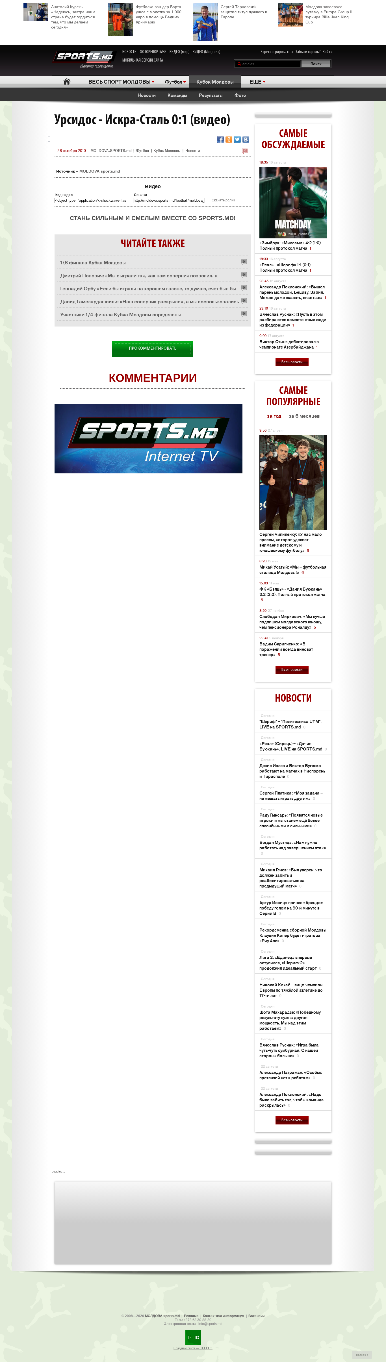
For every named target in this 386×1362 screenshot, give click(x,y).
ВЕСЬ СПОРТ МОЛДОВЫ (119, 81)
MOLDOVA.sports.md (99, 171)
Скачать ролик (223, 200)
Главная (66, 81)
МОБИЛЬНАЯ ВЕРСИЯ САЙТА (142, 60)
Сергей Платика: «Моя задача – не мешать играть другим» (291, 795)
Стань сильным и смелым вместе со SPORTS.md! (153, 218)
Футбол (173, 81)
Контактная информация (223, 1316)
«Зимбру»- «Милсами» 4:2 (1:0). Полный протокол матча (290, 245)
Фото (240, 95)
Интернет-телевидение (98, 66)
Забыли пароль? (308, 52)
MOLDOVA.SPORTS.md (110, 150)
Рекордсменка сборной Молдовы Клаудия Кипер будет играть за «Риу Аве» (292, 935)
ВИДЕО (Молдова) (206, 52)
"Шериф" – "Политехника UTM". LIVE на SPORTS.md (290, 724)
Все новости (292, 362)
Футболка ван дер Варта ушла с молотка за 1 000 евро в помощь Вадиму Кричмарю (158, 14)
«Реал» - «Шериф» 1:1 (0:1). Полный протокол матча (285, 267)
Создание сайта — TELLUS (193, 1348)
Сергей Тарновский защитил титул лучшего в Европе (244, 12)
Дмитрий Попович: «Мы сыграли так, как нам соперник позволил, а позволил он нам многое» (139, 277)
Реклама (191, 1316)
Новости (147, 95)
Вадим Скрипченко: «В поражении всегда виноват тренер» (286, 649)
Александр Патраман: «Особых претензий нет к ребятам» (290, 1074)
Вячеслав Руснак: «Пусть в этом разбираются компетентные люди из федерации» (292, 319)
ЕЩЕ (256, 81)
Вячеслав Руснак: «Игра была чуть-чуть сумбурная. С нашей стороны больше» (289, 1050)
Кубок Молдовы (215, 81)
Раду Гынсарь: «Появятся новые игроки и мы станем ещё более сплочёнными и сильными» (291, 820)
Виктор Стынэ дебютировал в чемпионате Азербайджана (289, 344)
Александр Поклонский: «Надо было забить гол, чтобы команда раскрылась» (291, 1099)
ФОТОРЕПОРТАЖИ (153, 52)
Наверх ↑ (362, 1354)
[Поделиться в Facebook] (220, 139)
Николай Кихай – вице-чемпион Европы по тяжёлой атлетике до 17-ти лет (291, 990)
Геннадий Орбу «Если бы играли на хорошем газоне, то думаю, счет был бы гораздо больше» (148, 290)
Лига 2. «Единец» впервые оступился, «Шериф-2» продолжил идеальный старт (290, 962)
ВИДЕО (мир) (180, 52)
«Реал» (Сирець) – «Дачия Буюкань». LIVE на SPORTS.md (293, 746)
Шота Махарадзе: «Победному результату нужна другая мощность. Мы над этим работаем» (290, 1020)
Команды (177, 95)
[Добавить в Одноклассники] (228, 139)
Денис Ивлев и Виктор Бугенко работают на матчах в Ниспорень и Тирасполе (292, 771)
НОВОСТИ (129, 52)
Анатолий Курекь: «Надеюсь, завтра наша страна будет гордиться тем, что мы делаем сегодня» (73, 17)
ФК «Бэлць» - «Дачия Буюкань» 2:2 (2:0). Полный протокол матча (292, 594)
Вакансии (256, 1316)
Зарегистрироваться (277, 52)
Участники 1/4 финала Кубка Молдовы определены (120, 314)
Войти (328, 52)
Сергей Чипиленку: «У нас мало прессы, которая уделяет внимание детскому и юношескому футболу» (290, 542)
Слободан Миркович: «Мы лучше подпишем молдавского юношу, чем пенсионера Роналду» (292, 621)
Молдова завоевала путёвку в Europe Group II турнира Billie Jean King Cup (328, 14)
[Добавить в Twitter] (237, 139)
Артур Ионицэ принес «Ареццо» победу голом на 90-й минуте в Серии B (291, 908)
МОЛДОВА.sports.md (162, 1316)
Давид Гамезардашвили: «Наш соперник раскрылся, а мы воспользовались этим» (149, 303)
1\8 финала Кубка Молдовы (93, 262)
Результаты (211, 95)
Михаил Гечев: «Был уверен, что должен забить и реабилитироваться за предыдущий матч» (290, 877)
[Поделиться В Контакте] (245, 139)
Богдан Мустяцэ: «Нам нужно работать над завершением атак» (292, 847)
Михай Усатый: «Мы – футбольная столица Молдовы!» (292, 569)
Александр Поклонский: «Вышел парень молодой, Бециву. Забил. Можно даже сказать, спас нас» (292, 292)
